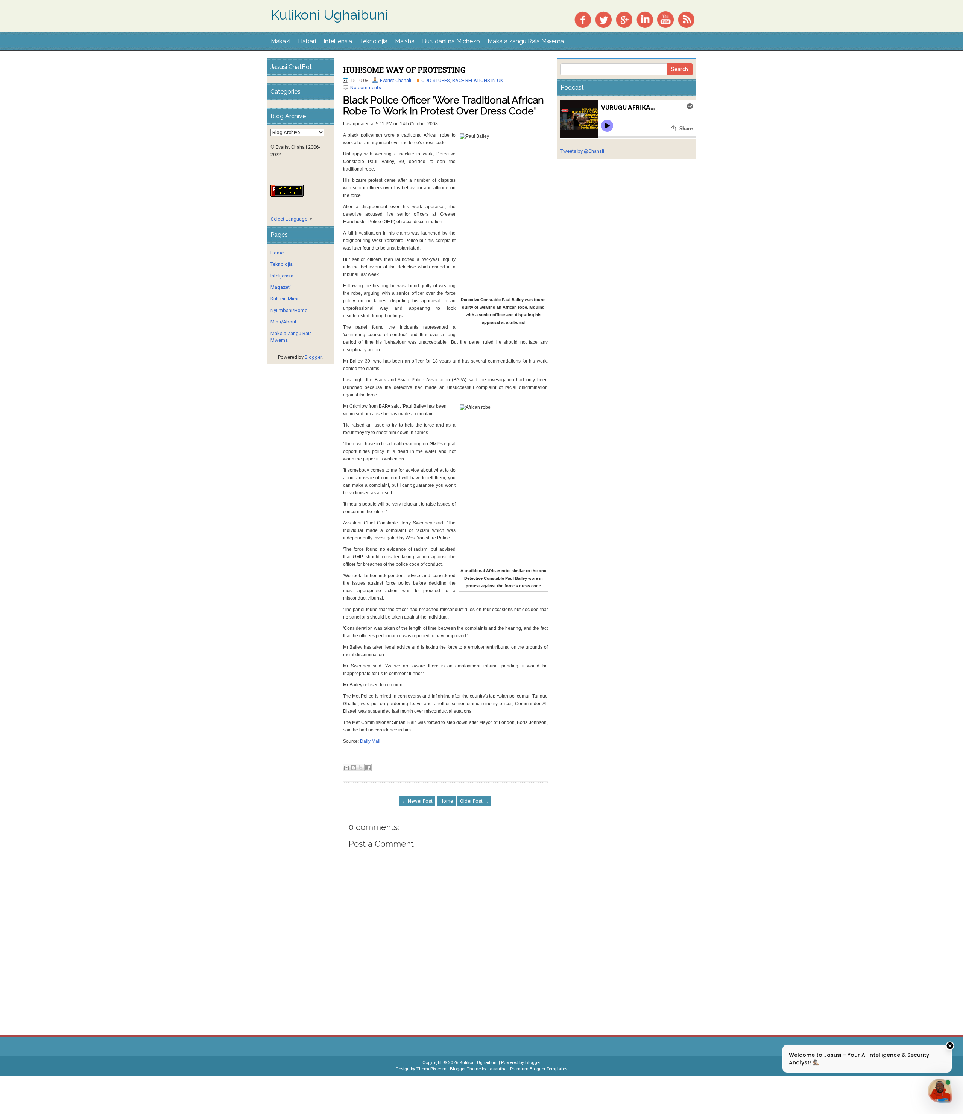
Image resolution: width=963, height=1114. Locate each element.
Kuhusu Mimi (284, 299)
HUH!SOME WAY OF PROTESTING (404, 70)
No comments (365, 87)
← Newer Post (417, 801)
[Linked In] (645, 19)
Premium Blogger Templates (538, 1068)
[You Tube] (665, 19)
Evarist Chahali (395, 80)
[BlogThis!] (353, 767)
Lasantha (497, 1068)
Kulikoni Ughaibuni (329, 15)
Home (446, 801)
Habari (307, 41)
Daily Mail (370, 741)
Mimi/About (283, 322)
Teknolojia (373, 41)
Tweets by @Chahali (582, 151)
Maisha (405, 41)
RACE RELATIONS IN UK (477, 80)
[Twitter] (603, 19)
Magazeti (280, 287)
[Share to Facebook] (368, 767)
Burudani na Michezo (451, 41)
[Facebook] (582, 19)
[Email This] (346, 767)
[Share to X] (361, 767)
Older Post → (474, 801)
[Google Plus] (624, 19)
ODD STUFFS (435, 80)
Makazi (280, 41)
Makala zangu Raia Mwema (526, 41)
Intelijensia (338, 41)
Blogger (313, 357)
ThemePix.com (431, 1068)
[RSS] (686, 19)
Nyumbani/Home (288, 310)
